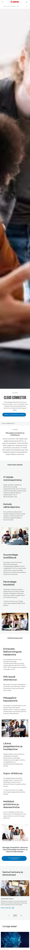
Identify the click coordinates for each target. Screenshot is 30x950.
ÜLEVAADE (15, 429)
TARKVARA (15, 393)
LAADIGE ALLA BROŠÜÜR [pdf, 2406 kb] (14, 414)
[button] (9, 915)
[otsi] (2, 2)
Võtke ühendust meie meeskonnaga (14, 858)
